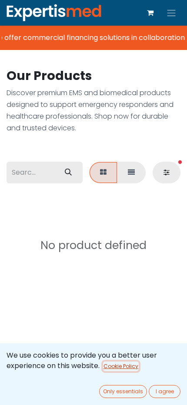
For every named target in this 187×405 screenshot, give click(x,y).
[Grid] (103, 172)
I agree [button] (165, 391)
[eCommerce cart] (150, 12)
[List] (131, 172)
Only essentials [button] (123, 391)
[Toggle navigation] (171, 12)
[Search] (68, 172)
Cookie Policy (121, 366)
